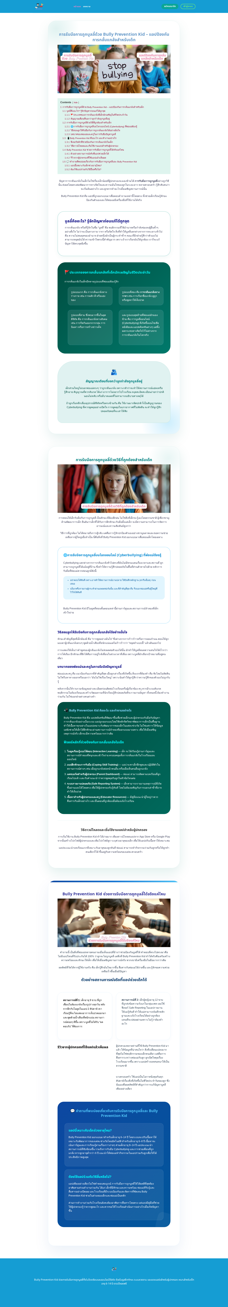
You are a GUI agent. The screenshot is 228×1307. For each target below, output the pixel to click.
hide (76, 102)
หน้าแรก (77, 6)
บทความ (87, 6)
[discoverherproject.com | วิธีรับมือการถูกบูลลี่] (51, 6)
